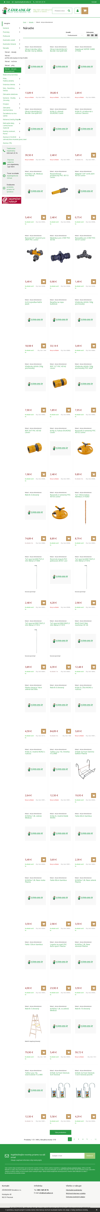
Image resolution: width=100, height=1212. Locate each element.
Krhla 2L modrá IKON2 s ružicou (35, 753)
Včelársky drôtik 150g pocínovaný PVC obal (84, 367)
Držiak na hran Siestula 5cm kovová (59, 1074)
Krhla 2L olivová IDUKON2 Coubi (56, 112)
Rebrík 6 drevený (57, 687)
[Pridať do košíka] (93, 155)
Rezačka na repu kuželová (57, 303)
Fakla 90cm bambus (58, 880)
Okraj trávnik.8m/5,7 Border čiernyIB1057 (33, 112)
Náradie (31, 22)
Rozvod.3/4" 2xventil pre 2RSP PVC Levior (35, 239)
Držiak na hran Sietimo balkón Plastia (84, 753)
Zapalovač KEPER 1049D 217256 (85, 50)
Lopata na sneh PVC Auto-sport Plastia (58, 945)
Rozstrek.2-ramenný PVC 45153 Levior (60, 496)
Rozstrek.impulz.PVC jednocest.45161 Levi (58, 560)
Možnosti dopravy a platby (76, 1193)
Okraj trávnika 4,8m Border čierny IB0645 (33, 50)
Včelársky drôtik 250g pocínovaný (34, 367)
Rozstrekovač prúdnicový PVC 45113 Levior (59, 175)
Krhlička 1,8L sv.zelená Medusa (59, 1009)
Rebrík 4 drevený (32, 495)
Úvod (8, 2)
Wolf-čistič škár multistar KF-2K (81, 624)
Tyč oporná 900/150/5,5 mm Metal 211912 (35, 624)
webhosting (70, 1207)
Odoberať (89, 1156)
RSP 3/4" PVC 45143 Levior (33, 431)
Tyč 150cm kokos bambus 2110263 (82, 496)
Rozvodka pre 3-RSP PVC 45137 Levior (85, 239)
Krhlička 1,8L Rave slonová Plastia (82, 945)
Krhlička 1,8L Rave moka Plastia (35, 881)
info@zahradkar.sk (46, 1193)
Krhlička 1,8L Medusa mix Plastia (34, 175)
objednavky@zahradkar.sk (23, 2)
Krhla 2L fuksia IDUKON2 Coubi (60, 431)
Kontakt (94, 2)
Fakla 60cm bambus (83, 816)
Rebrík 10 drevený (82, 1008)
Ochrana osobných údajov (75, 1197)
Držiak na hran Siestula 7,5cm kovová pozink (84, 1074)
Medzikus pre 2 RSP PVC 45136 (60, 239)
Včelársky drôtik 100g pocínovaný (84, 303)
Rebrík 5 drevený (32, 1008)
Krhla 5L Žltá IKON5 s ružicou (84, 688)
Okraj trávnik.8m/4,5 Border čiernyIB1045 (58, 50)
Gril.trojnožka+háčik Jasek (33, 303)
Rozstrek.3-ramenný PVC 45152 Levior (85, 431)
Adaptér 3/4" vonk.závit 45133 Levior (85, 175)
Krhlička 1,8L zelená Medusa (33, 817)
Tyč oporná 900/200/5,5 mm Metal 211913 (60, 624)
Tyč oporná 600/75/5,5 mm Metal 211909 (34, 560)
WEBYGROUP (86, 1207)
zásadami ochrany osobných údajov (71, 1168)
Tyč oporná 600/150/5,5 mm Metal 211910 (85, 560)
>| (95, 1139)
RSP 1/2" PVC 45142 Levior (58, 367)
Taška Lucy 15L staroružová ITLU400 (33, 1074)
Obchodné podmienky (74, 1190)
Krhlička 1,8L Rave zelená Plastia (85, 881)
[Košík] (85, 10)
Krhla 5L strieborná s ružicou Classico (84, 112)
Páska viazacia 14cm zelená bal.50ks (33, 688)
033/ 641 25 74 (40, 2)
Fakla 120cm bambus (34, 944)
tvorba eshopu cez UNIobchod (55, 1207)
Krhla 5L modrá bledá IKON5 (59, 817)
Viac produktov (60, 1132)
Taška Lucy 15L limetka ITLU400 (60, 753)
